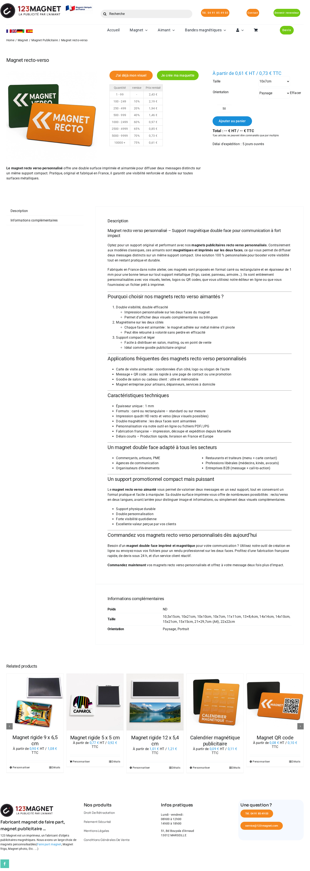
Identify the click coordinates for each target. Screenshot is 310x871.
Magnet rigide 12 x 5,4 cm (155, 741)
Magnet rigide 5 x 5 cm (95, 738)
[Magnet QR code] (275, 702)
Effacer (295, 93)
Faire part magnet (49, 844)
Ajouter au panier (232, 121)
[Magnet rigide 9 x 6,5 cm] (35, 702)
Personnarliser (21, 767)
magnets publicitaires (208, 245)
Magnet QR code (275, 738)
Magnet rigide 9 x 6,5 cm (34, 740)
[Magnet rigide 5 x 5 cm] (95, 702)
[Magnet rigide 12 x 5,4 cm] (155, 702)
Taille (217, 81)
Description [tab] (19, 211)
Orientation (221, 92)
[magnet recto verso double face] (52, 116)
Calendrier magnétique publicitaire (215, 741)
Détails (56, 767)
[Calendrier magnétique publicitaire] (215, 702)
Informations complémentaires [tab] (34, 220)
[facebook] (4, 863)
